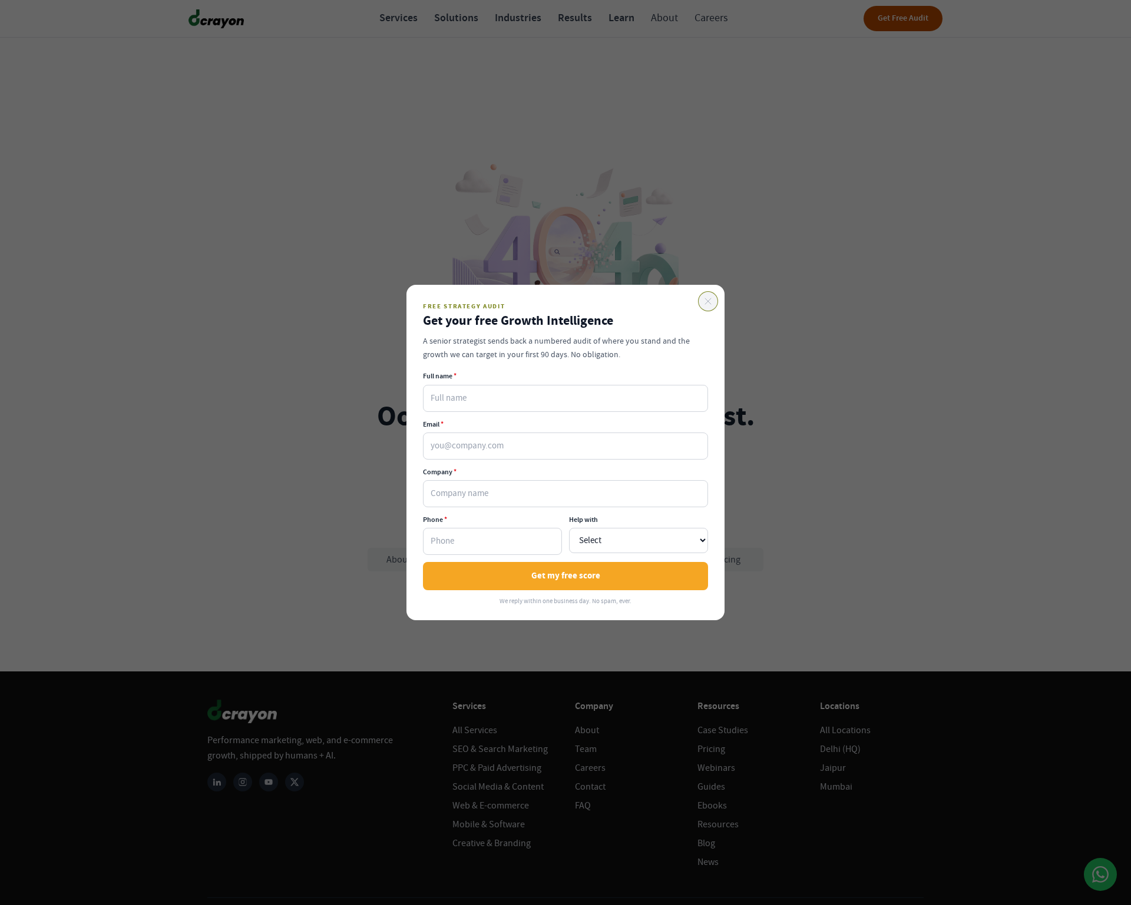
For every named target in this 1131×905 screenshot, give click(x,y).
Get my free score (565, 576)
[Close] (708, 301)
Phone (435, 519)
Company (440, 472)
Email (433, 424)
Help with (583, 519)
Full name (440, 376)
